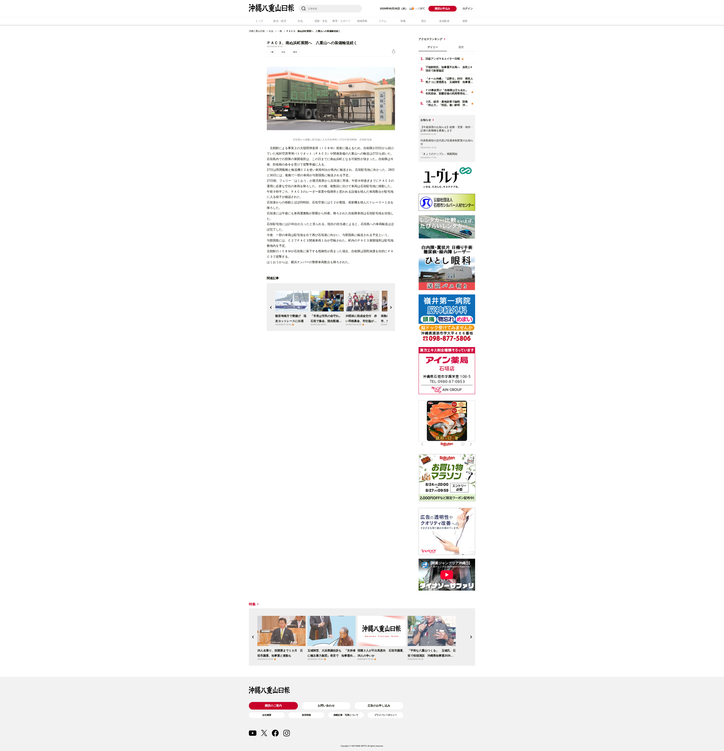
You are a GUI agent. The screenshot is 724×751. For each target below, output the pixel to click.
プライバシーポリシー (385, 715)
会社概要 (266, 715)
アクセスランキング (430, 39)
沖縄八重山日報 (257, 31)
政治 (295, 52)
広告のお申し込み (379, 705)
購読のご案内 (273, 705)
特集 (403, 20)
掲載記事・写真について (346, 715)
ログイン (467, 8)
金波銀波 (444, 20)
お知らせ (425, 119)
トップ (259, 20)
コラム (382, 20)
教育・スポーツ (341, 20)
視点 (423, 20)
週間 (461, 47)
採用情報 (306, 715)
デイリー (432, 47)
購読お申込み (442, 8)
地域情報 (362, 20)
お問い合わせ (326, 705)
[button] (271, 307)
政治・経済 (279, 20)
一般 (280, 31)
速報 (464, 20)
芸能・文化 (320, 20)
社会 (300, 20)
